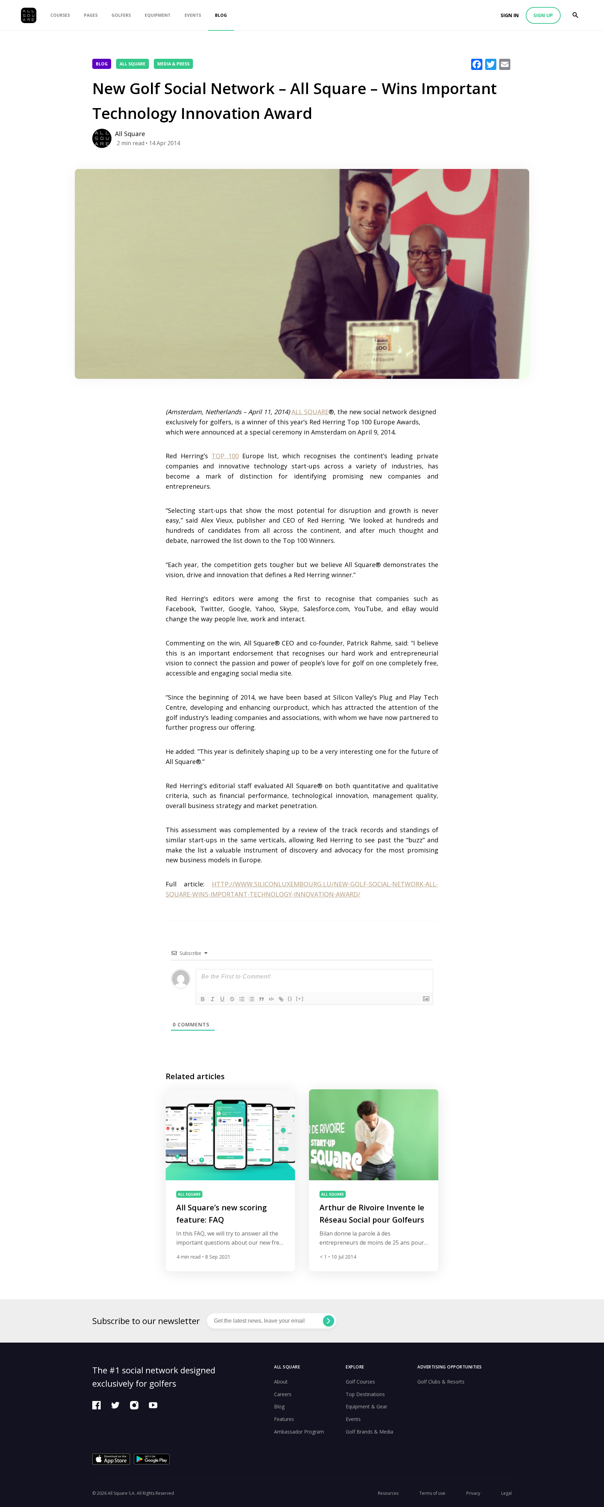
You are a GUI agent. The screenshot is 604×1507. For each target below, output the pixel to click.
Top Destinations (365, 1394)
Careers (283, 1394)
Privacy (473, 1493)
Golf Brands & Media (369, 1431)
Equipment (158, 15)
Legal (506, 1493)
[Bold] (203, 999)
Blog (221, 15)
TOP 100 (225, 456)
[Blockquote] (261, 999)
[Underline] (222, 999)
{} (290, 998)
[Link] (281, 999)
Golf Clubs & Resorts (441, 1381)
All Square (132, 64)
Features (284, 1419)
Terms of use (432, 1493)
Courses (60, 15)
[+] (300, 998)
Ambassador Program (299, 1431)
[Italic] (212, 999)
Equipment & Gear (366, 1406)
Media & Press (173, 64)
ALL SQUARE (310, 412)
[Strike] (232, 999)
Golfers (121, 15)
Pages (91, 15)
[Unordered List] (252, 999)
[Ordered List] (242, 999)
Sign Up (543, 15)
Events (193, 15)
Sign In (510, 15)
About (281, 1381)
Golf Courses (360, 1381)
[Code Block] (271, 999)
